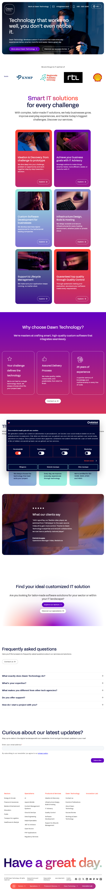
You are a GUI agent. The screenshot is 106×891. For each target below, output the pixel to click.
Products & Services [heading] (53, 793)
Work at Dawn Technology (38, 6)
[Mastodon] (94, 879)
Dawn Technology (70, 886)
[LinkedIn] (87, 879)
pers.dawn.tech (59, 878)
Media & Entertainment (12, 806)
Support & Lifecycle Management (29, 278)
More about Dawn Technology (23, 49)
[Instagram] (80, 879)
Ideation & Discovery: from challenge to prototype (33, 159)
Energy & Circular (10, 798)
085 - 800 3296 (83, 6)
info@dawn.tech (62, 6)
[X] (83, 879)
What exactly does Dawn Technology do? (23, 676)
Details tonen (89, 461)
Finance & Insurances (11, 802)
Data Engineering (30, 817)
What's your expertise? (14, 683)
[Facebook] (76, 879)
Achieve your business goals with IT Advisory (70, 159)
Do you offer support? (13, 697)
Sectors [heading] (7, 793)
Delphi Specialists (31, 821)
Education (7, 810)
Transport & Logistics (11, 818)
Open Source (29, 829)
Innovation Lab (87, 886)
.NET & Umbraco (30, 825)
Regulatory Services (31, 837)
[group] (17, 77)
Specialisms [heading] (29, 793)
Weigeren (22, 467)
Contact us (51, 401)
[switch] (41, 453)
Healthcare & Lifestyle (11, 822)
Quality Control (50, 813)
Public (6, 814)
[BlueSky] (97, 879)
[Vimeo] (101, 879)
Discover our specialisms (51, 611)
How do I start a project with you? (19, 705)
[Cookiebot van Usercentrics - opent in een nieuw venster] (89, 422)
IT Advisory (49, 809)
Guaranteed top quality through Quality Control (71, 278)
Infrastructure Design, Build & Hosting (69, 218)
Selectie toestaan (53, 467)
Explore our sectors (51, 604)
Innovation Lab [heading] (92, 793)
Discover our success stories (55, 49)
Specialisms (34, 886)
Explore (42, 182)
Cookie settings (68, 879)
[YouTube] (90, 879)
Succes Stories (71, 813)
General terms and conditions (32, 879)
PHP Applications (30, 833)
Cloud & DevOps (30, 813)
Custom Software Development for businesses (28, 219)
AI (25, 798)
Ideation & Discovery (52, 798)
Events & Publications (73, 802)
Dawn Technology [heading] (73, 793)
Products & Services (50, 886)
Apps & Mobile (29, 802)
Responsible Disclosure (47, 879)
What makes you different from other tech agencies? (29, 690)
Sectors (20, 886)
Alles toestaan (83, 467)
